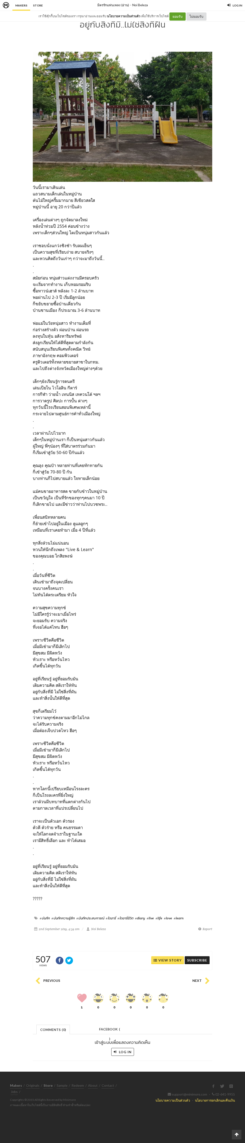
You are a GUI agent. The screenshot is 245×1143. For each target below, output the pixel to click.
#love (168, 918)
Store (38, 5)
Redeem (78, 1085)
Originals (32, 1085)
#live (150, 918)
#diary (140, 918)
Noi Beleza (140, 5)
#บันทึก (45, 918)
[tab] (53, 1029)
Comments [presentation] (53, 1030)
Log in (125, 1052)
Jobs (14, 1092)
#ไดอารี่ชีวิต (125, 918)
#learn (179, 918)
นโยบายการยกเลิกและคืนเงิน (215, 1100)
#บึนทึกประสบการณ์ (90, 918)
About (93, 1085)
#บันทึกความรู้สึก (63, 918)
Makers (21, 5)
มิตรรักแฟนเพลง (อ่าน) (113, 5)
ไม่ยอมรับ (196, 16)
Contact (108, 1085)
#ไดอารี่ (111, 918)
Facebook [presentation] (109, 1030)
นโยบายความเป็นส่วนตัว (123, 16)
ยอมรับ (178, 16)
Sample (62, 1085)
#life (159, 918)
